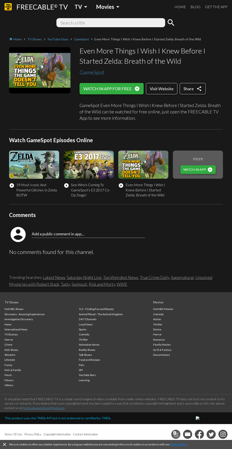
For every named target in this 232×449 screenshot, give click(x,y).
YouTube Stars (87, 375)
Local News (86, 324)
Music (8, 375)
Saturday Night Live (84, 277)
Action (157, 319)
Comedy (84, 334)
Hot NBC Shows (14, 309)
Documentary (161, 354)
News (8, 324)
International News (16, 329)
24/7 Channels (88, 319)
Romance (159, 339)
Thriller (83, 339)
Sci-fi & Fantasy (162, 349)
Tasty (65, 284)
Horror (9, 339)
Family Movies (162, 344)
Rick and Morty (102, 284)
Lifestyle (10, 359)
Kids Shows (11, 349)
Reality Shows (87, 349)
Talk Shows (85, 354)
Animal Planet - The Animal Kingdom (101, 314)
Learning (84, 380)
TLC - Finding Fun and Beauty (96, 309)
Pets (81, 365)
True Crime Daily (154, 277)
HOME (180, 7)
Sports (83, 329)
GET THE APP (216, 7)
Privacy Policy (178, 444)
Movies (158, 302)
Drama (157, 329)
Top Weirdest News (120, 277)
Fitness (9, 380)
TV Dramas (11, 334)
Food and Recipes (89, 359)
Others (9, 385)
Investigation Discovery (19, 319)
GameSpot (92, 72)
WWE (122, 284)
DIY (81, 370)
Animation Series (89, 344)
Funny (8, 365)
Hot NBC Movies (163, 309)
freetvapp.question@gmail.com (43, 408)
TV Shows (12, 302)
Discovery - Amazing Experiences (25, 314)
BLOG (196, 7)
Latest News (54, 277)
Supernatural (182, 277)
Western (10, 354)
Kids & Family (13, 370)
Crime (8, 344)
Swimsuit (79, 284)
